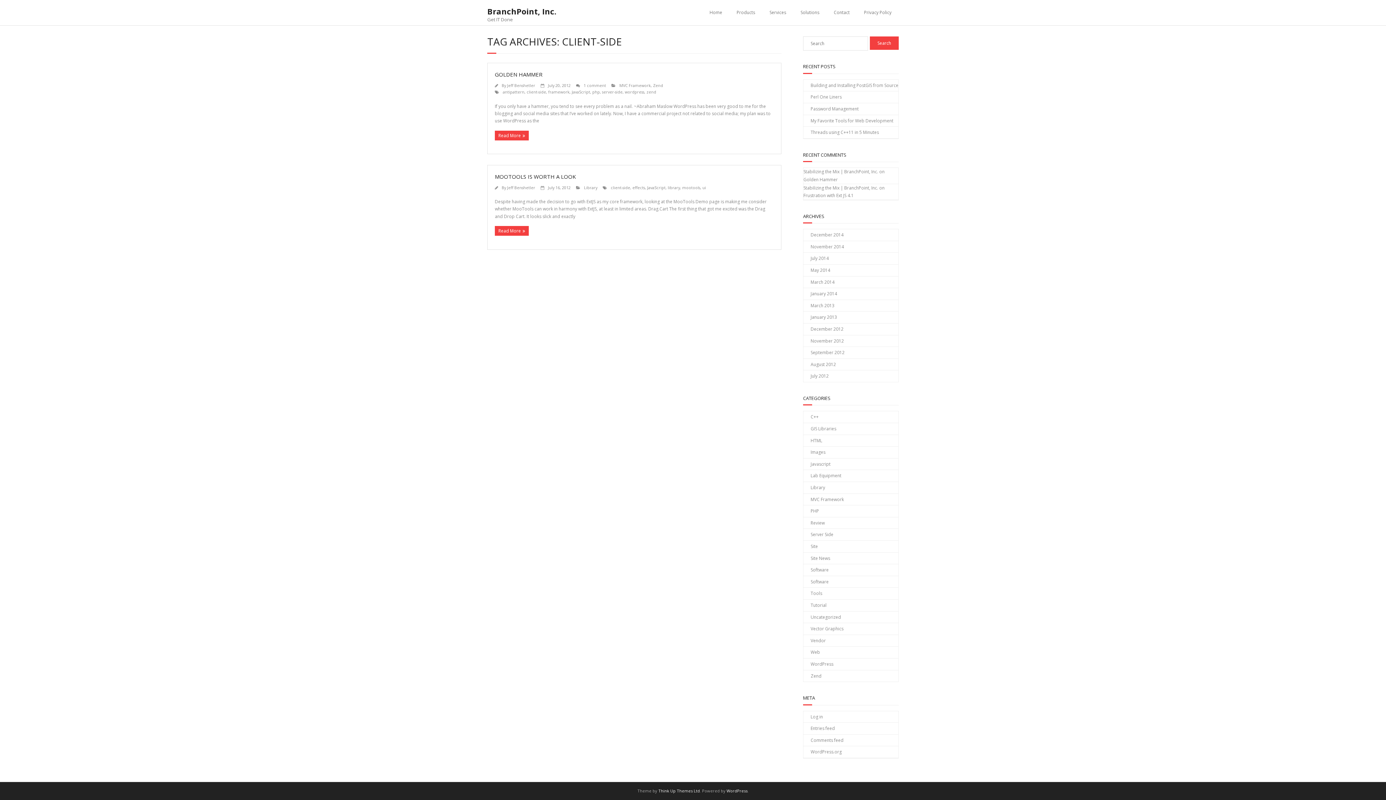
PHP (815, 511)
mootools (691, 187)
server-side (612, 92)
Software (820, 570)
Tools (816, 593)
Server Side (822, 534)
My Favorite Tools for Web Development (852, 121)
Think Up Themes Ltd (679, 791)
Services (778, 12)
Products (746, 12)
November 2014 (827, 247)
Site (814, 546)
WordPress (822, 664)
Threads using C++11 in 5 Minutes (845, 132)
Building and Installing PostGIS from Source (854, 85)
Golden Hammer (518, 74)
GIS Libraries (823, 429)
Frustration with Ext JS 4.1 (828, 195)
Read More (509, 135)
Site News (820, 558)
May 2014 (820, 270)
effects (638, 187)
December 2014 (827, 235)
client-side (536, 92)
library (674, 187)
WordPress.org (826, 752)
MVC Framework (635, 85)
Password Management (835, 109)
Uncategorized (826, 617)
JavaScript (581, 92)
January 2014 (824, 294)
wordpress (634, 92)
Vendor (818, 641)
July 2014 (820, 258)
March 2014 (822, 282)
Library (590, 187)
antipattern (513, 92)
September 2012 (828, 352)
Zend (658, 85)
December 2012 (827, 329)
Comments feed (827, 740)
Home (716, 12)
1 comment (595, 85)
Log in (817, 717)
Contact (842, 12)
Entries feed (823, 728)
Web (815, 652)
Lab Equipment (826, 476)
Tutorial (819, 605)
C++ (815, 417)
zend (651, 92)
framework (559, 92)
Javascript (821, 464)
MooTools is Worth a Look (535, 176)
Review (818, 523)
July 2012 (820, 376)
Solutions (810, 12)
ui (704, 187)
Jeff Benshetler (521, 85)
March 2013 (822, 306)
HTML (816, 441)
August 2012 (823, 364)
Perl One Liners (826, 97)
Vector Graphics (827, 629)
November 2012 (827, 341)
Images (818, 452)
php (596, 92)
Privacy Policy (878, 12)
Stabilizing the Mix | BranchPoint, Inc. (840, 172)
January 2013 (824, 317)
